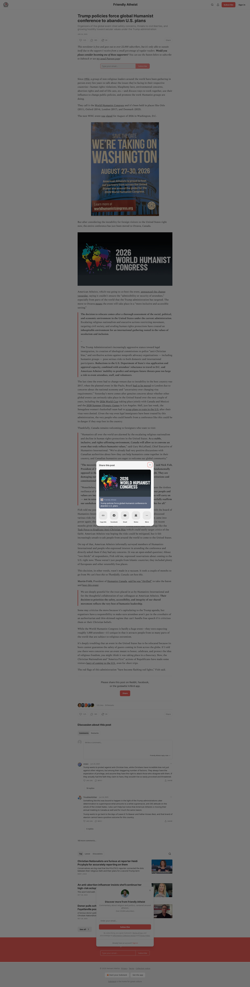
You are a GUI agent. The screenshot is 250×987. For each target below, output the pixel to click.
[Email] (125, 515)
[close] (150, 465)
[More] (147, 515)
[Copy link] (103, 515)
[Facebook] (114, 515)
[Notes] (136, 515)
